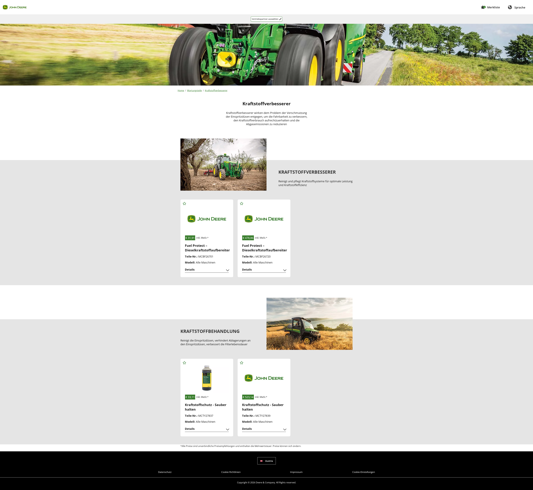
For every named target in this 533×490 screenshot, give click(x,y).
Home (181, 90)
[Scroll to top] (527, 484)
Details (190, 269)
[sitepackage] (15, 7)
